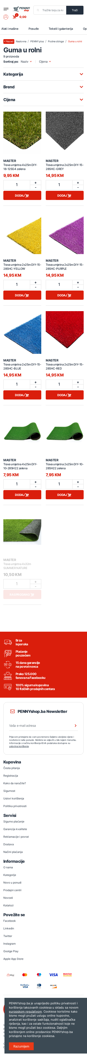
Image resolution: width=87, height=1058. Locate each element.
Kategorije (9, 875)
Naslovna (21, 41)
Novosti (8, 897)
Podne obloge (56, 41)
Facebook (9, 920)
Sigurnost (9, 790)
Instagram (9, 943)
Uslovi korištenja (13, 798)
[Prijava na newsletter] (73, 725)
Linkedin (8, 928)
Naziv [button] (24, 61)
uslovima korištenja (19, 746)
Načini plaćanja (13, 852)
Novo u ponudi (12, 882)
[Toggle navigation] (6, 9)
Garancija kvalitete (15, 829)
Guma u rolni (75, 41)
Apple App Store (13, 958)
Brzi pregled (22, 130)
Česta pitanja (11, 768)
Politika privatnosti (15, 806)
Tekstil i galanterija (61, 28)
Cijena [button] (43, 61)
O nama (8, 867)
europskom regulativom (25, 1011)
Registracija (10, 775)
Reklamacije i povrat (16, 836)
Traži (75, 10)
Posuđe (34, 28)
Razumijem (21, 1046)
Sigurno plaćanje (13, 821)
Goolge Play (11, 951)
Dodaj (20, 195)
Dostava (8, 844)
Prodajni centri (12, 890)
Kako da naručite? (14, 783)
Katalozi (8, 905)
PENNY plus (37, 41)
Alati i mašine (10, 28)
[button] (8, 17)
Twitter (7, 936)
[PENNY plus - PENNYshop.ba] (21, 9)
